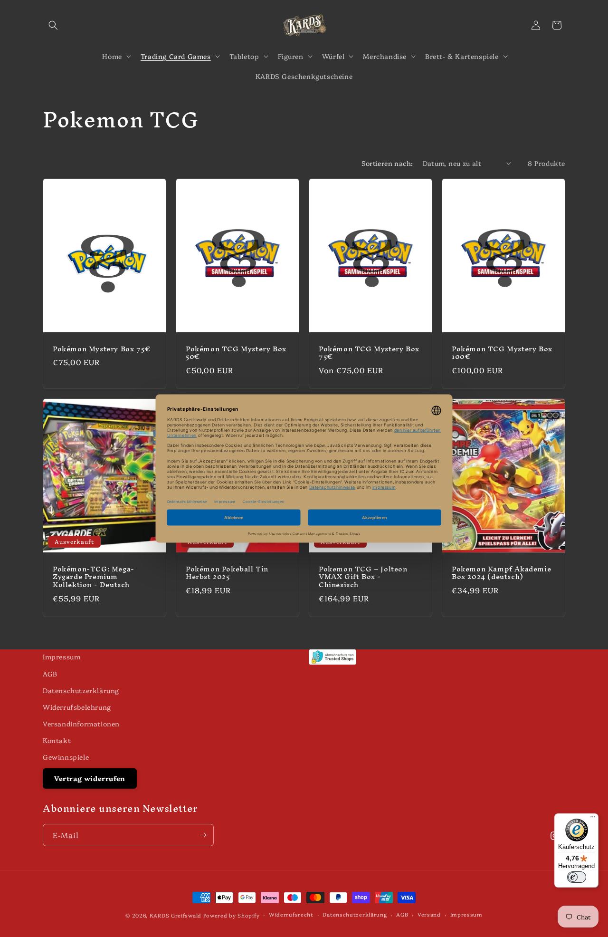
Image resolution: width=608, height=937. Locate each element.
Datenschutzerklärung (81, 690)
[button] (53, 25)
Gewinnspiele (66, 757)
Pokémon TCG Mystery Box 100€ (502, 353)
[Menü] (592, 819)
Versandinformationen (81, 723)
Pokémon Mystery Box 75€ (102, 349)
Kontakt (57, 740)
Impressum (61, 656)
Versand (429, 914)
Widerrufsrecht (291, 914)
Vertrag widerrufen (89, 778)
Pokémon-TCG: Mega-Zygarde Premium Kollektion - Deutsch (93, 577)
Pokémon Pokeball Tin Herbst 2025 (227, 573)
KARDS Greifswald (175, 915)
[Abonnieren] (202, 835)
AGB (50, 673)
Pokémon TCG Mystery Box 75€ (369, 353)
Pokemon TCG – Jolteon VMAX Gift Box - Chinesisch (363, 577)
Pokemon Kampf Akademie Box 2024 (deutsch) (501, 573)
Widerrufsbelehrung (77, 707)
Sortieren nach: (387, 163)
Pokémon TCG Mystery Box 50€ (236, 353)
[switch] (576, 877)
